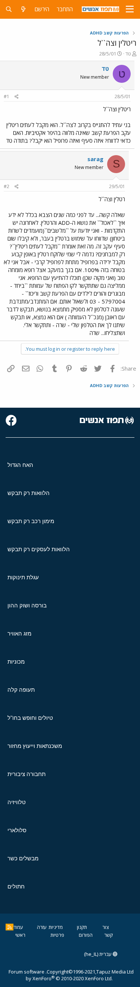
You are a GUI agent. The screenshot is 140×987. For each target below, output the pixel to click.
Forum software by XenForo (61, 975)
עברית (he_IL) (98, 954)
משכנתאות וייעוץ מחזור (34, 746)
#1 (6, 96)
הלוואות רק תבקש (28, 493)
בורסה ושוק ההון (27, 605)
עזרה (42, 927)
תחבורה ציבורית (26, 774)
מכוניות (16, 661)
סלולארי (17, 830)
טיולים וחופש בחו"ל (30, 718)
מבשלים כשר (22, 858)
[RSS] (9, 927)
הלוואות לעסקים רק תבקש (38, 549)
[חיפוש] (8, 9)
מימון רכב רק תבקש (30, 521)
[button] (130, 9)
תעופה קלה (21, 689)
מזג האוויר (19, 633)
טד (128, 53)
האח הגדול (20, 465)
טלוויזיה (16, 802)
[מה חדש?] (23, 9)
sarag (95, 159)
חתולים (16, 886)
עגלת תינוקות (23, 577)
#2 (6, 186)
